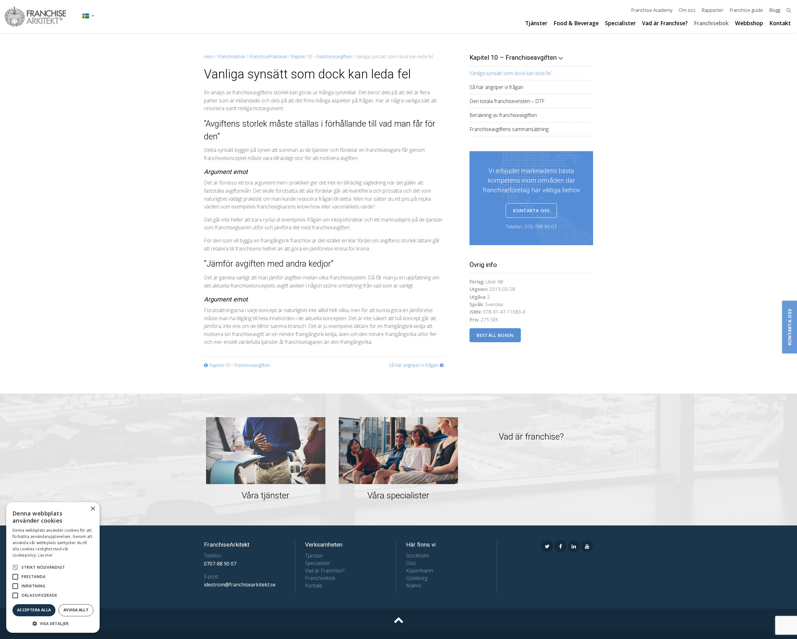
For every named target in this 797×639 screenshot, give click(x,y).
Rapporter (713, 10)
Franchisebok (711, 23)
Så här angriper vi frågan (496, 87)
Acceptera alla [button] (34, 610)
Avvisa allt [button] (76, 610)
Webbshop (749, 23)
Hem (209, 56)
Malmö (414, 585)
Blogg (774, 10)
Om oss (687, 10)
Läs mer (45, 555)
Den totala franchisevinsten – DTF (507, 101)
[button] (15, 567)
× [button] (92, 508)
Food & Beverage (576, 23)
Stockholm (417, 555)
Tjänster (536, 23)
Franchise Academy (651, 10)
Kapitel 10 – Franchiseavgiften (321, 56)
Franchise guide (746, 10)
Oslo (411, 563)
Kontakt (780, 23)
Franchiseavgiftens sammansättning (509, 129)
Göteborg (416, 578)
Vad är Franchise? (665, 23)
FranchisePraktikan (268, 56)
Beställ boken (495, 335)
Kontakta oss (531, 210)
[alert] (53, 567)
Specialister (620, 23)
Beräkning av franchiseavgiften (503, 115)
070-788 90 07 (541, 226)
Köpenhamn (419, 570)
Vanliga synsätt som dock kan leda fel (510, 73)
